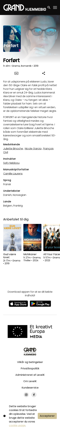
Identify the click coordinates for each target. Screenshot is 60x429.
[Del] (43, 73)
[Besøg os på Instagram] (26, 394)
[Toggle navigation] (55, 7)
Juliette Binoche (13, 148)
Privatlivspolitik (30, 368)
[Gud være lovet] (12, 237)
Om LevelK (30, 381)
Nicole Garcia (33, 148)
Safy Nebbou (11, 163)
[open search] (49, 7)
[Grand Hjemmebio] (30, 351)
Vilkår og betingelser (30, 362)
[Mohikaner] (32, 237)
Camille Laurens (13, 173)
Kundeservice (30, 387)
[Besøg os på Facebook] (33, 394)
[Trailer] (16, 73)
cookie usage (17, 425)
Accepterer (47, 416)
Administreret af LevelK (30, 375)
